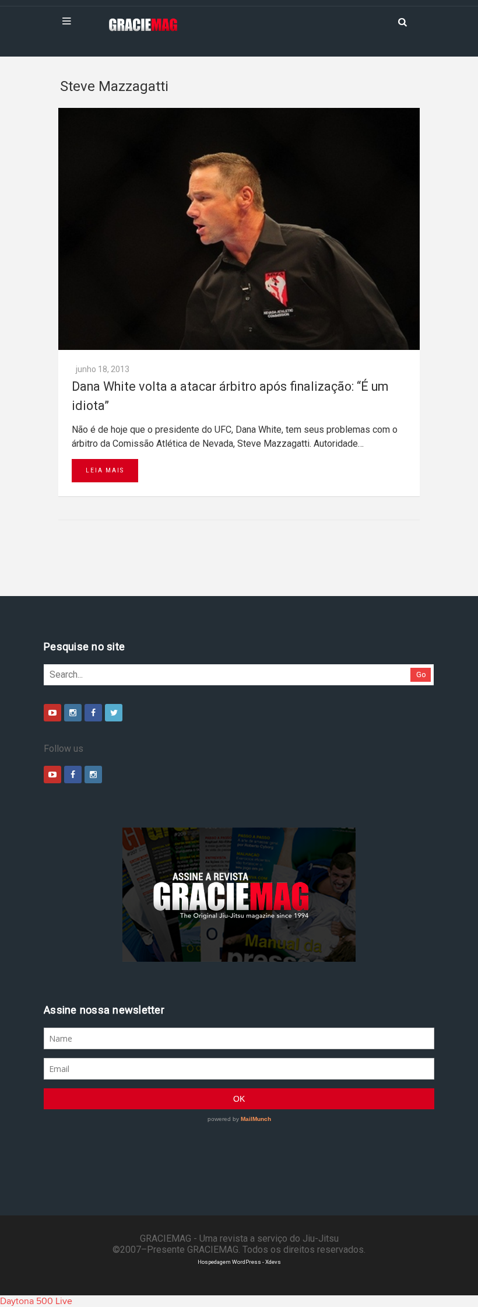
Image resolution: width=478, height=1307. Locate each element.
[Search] (402, 21)
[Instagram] (73, 712)
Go (421, 674)
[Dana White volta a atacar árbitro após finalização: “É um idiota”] (239, 229)
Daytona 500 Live (36, 1301)
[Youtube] (52, 712)
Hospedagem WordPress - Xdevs (239, 1262)
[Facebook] (93, 712)
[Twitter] (113, 712)
